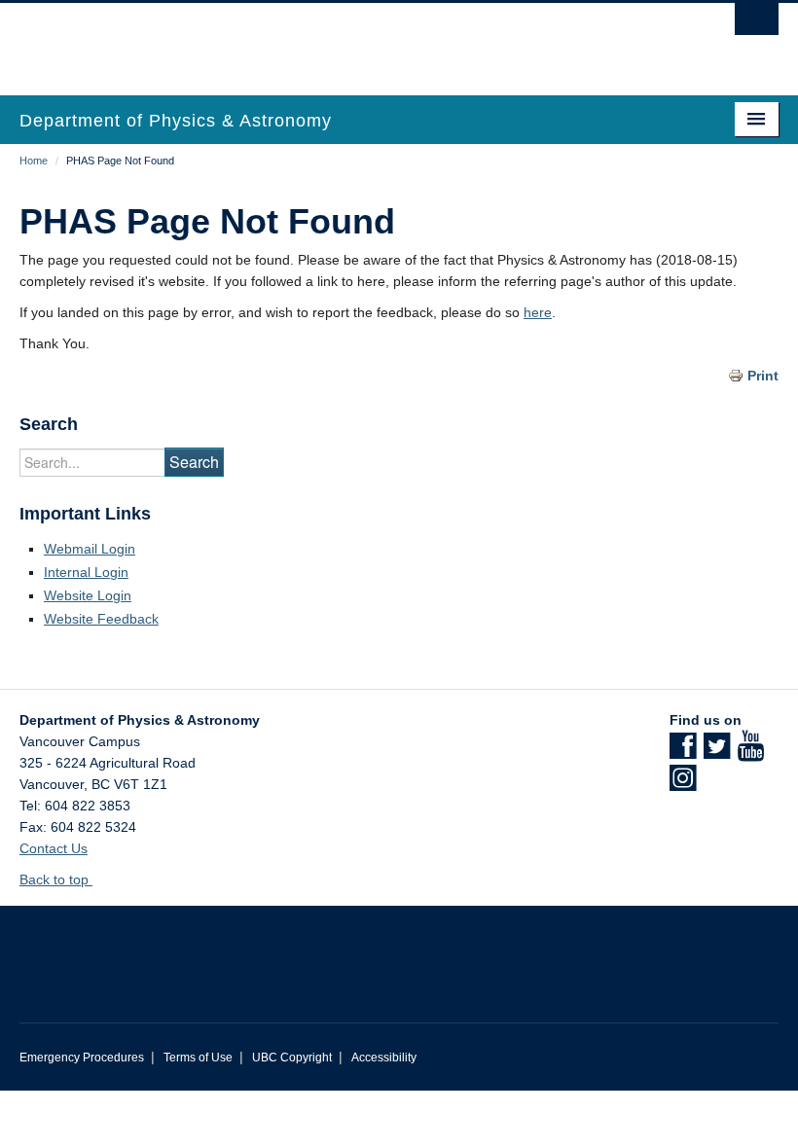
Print (763, 375)
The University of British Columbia (342, 40)
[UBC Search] (757, 24)
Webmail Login (89, 548)
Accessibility (384, 1057)
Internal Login (86, 572)
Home (33, 160)
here (538, 312)
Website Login (87, 595)
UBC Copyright (292, 1057)
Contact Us (53, 848)
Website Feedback (101, 619)
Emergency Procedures (81, 1057)
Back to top (55, 879)
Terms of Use (198, 1057)
